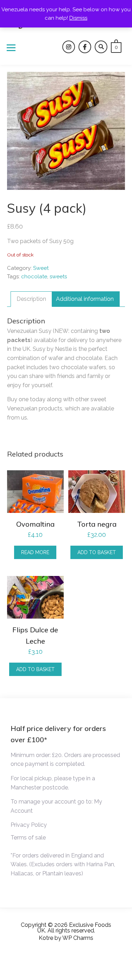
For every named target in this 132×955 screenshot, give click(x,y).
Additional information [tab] (85, 299)
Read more (35, 552)
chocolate (34, 276)
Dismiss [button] (78, 18)
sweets (58, 276)
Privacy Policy (29, 824)
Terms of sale (28, 837)
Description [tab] (31, 299)
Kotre (46, 938)
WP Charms (77, 938)
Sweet (41, 268)
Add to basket (96, 552)
